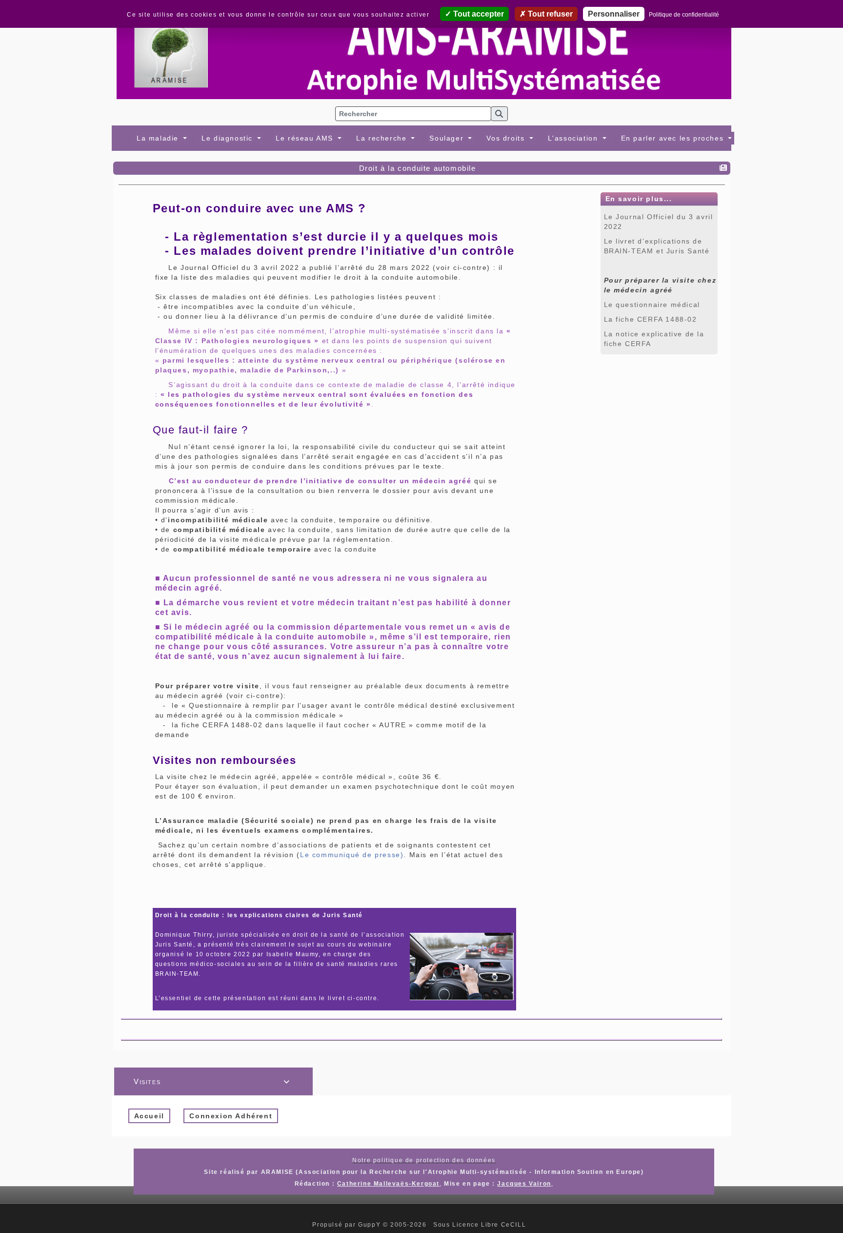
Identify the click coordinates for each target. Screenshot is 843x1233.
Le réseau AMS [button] (306, 138)
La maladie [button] (159, 138)
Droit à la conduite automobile (417, 168)
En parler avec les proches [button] (673, 138)
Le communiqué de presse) (351, 855)
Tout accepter (477, 14)
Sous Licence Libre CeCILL (480, 1224)
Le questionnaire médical (652, 304)
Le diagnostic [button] (228, 138)
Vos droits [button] (506, 138)
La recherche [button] (382, 138)
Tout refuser (549, 14)
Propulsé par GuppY (347, 1224)
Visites (212, 1081)
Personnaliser (614, 14)
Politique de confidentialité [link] (684, 14)
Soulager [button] (447, 138)
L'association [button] (574, 138)
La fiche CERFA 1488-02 (650, 319)
